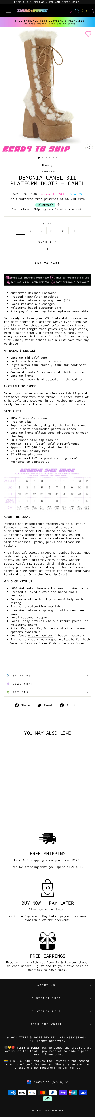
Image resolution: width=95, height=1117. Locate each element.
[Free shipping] (47, 838)
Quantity (47, 241)
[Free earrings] (47, 941)
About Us (46, 985)
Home (45, 165)
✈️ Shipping (19, 675)
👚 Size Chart (21, 683)
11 (74, 231)
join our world (46, 1024)
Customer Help (46, 1011)
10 (62, 231)
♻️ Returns (18, 692)
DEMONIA (47, 171)
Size (47, 223)
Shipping (40, 209)
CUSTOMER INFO (46, 998)
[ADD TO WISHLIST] (87, 33)
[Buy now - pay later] (47, 888)
